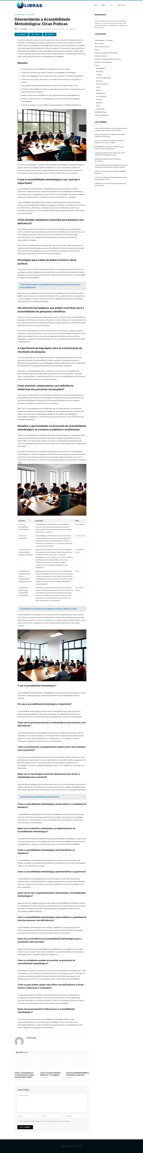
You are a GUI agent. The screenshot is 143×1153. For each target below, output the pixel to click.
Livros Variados (101, 96)
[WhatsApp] (8, 65)
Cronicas (99, 74)
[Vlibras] (29, 5)
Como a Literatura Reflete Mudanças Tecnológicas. (50, 1074)
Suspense (99, 103)
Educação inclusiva (102, 84)
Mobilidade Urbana (101, 112)
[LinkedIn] (8, 55)
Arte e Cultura (99, 43)
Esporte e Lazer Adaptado (103, 62)
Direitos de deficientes (103, 78)
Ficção (98, 87)
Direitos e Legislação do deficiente (106, 53)
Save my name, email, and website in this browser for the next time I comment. (44, 1121)
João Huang (23, 29)
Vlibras (96, 5)
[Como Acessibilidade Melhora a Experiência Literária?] (77, 1063)
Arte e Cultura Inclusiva (102, 46)
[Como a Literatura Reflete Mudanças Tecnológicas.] (52, 1063)
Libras (77, 571)
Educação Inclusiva (101, 56)
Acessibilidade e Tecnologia (24, 14)
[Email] (8, 70)
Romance (99, 99)
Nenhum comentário (60, 29)
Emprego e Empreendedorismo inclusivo (108, 59)
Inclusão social (80, 536)
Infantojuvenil (100, 93)
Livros (111, 5)
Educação (99, 81)
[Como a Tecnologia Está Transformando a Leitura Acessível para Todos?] (26, 1063)
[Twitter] (8, 50)
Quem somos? (121, 5)
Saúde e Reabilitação (101, 115)
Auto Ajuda (99, 71)
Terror (98, 106)
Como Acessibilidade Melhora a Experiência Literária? (77, 1074)
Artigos (103, 5)
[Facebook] (8, 45)
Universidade (100, 109)
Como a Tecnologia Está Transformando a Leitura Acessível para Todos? (24, 1075)
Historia (98, 90)
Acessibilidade (80, 524)
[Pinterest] (8, 60)
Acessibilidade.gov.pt (48, 620)
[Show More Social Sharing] (59, 34)
